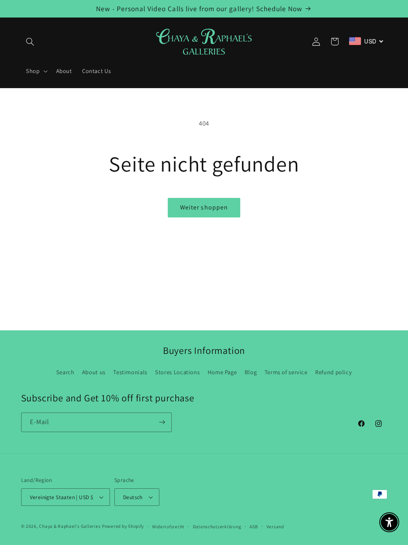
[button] (30, 41)
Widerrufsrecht (168, 526)
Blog (251, 372)
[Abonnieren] (162, 422)
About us (94, 372)
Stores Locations (177, 372)
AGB (253, 526)
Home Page (222, 372)
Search (65, 372)
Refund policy (333, 372)
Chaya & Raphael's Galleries (69, 526)
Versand (275, 526)
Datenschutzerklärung (217, 526)
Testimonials (130, 372)
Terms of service (286, 372)
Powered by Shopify (123, 526)
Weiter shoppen (204, 207)
